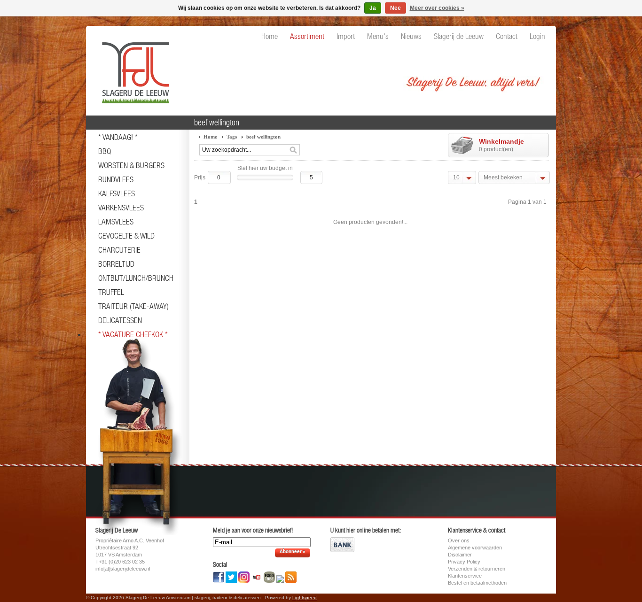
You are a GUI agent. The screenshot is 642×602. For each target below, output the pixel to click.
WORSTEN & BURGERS (131, 165)
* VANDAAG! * (118, 137)
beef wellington (263, 136)
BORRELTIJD (116, 264)
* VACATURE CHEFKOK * (133, 334)
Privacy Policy (464, 561)
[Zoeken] (293, 150)
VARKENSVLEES (121, 207)
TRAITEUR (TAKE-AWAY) (133, 306)
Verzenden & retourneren (476, 568)
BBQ (104, 151)
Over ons (459, 540)
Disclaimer (460, 554)
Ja (372, 8)
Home (210, 136)
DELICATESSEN (120, 320)
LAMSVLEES (115, 221)
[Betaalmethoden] (342, 550)
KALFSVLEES (116, 193)
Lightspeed (304, 597)
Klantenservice (465, 576)
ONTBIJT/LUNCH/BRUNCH (135, 278)
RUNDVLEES (115, 179)
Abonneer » (292, 552)
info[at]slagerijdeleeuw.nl (122, 568)
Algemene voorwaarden (475, 547)
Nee (395, 8)
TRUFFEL (111, 292)
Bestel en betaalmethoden (477, 583)
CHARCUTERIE (119, 250)
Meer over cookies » (437, 8)
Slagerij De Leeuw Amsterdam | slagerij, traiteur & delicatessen (133, 68)
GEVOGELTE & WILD (126, 235)
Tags (232, 136)
